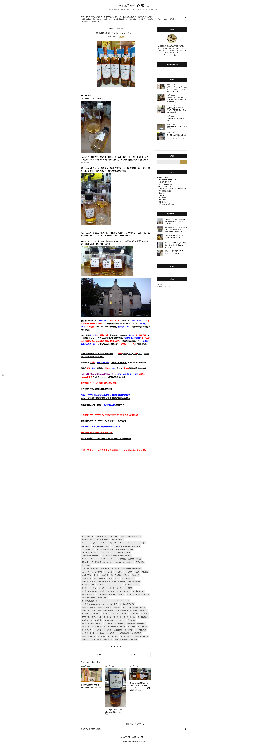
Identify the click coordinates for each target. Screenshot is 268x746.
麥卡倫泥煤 (110, 633)
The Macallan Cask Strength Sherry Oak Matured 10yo (115, 549)
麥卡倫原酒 (107, 617)
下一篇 (133, 655)
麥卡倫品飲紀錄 (143, 617)
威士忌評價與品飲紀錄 (127, 17)
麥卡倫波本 (100, 633)
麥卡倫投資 (141, 623)
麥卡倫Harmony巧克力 (123, 610)
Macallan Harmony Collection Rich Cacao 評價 (97, 543)
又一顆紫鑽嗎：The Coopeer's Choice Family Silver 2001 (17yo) (112, 562)
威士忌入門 (86, 572)
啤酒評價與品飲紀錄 (121, 19)
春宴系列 (145, 572)
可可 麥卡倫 (140, 562)
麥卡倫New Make (124, 327)
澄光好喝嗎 (104, 575)
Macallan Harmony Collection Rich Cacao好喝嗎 (129, 543)
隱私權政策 (173, 19)
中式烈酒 (133, 19)
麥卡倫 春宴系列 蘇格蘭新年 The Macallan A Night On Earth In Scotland (105, 601)
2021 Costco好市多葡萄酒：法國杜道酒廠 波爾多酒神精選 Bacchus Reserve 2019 (176, 245)
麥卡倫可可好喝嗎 (129, 617)
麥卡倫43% (86, 610)
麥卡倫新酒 (131, 626)
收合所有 (166, 177)
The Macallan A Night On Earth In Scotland (126, 546)
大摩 (118, 368)
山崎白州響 (85, 335)
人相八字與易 (162, 19)
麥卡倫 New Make (138, 591)
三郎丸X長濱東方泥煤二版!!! (108, 344)
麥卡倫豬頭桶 (96, 639)
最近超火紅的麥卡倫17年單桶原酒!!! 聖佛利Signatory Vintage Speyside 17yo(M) (177, 89)
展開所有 (159, 177)
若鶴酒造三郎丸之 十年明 (131, 341)
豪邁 (95, 578)
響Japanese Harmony (118, 335)
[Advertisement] (116, 474)
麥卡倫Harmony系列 (140, 610)
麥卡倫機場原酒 (141, 630)
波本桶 (96, 575)
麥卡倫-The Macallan (116, 28)
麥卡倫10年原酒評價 (105, 607)
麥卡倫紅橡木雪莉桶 (88, 636)
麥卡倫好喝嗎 (109, 620)
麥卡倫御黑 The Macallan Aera (92, 623)
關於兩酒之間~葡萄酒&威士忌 (92, 21)
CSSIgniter (143, 741)
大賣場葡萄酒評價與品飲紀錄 (90, 17)
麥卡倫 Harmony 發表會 (89, 591)
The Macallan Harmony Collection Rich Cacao (116, 556)
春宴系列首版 (86, 575)
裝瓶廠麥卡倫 (86, 578)
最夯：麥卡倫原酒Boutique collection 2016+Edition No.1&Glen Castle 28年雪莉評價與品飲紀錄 (139, 686)
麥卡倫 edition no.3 (103, 581)
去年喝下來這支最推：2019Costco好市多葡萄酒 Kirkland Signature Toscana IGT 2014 (175, 221)
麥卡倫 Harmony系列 (123, 591)
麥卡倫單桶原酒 (87, 620)
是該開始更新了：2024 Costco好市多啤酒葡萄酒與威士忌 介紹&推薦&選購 (177, 110)
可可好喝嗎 (86, 565)
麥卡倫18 (117, 607)
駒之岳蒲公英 (141, 335)
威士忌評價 (118, 572)
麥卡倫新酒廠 (142, 626)
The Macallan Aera (88, 549)
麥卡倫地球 (98, 620)
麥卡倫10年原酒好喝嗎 (127, 604)
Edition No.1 (91, 321)
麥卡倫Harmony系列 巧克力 (91, 614)
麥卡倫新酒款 (86, 630)
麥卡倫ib (124, 614)
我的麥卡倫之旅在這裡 (132, 338)
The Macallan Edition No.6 (90, 556)
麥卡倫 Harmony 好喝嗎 (124, 588)
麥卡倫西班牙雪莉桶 (141, 636)
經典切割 (126, 575)
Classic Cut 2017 (138, 321)
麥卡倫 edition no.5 (133, 581)
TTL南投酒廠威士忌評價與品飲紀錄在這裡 (97, 353)
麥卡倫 (117, 578)
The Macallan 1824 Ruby (101, 546)
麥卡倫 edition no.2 (88, 581)
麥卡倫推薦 (86, 626)
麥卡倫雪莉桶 (108, 639)
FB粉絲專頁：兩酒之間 (172, 64)
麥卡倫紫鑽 (101, 636)
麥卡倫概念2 (118, 630)
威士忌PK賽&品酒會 (145, 17)
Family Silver (114, 536)
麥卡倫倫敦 (86, 617)
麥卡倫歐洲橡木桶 (88, 633)
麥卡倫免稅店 (96, 617)
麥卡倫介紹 (144, 614)
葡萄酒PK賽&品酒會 (110, 17)
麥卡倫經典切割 (113, 636)
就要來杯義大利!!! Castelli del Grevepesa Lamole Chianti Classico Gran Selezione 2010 (176, 137)
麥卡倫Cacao (96, 610)
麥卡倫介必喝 (134, 614)
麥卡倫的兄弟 (136, 633)
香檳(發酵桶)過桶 (103, 362)
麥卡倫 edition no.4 (118, 581)
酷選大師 (102, 578)
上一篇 (98, 655)
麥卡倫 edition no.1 (128, 578)
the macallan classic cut (89, 552)
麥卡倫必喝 (108, 623)
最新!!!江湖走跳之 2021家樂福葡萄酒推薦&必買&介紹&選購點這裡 (106, 438)
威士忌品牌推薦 (97, 572)
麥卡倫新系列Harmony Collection (114, 626)
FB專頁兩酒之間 (108, 405)
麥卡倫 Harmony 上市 (132, 585)
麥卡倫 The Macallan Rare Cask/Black (94, 597)
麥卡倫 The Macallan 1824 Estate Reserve (110, 594)
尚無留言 (121, 37)
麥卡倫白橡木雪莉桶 (123, 633)
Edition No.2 (102, 321)
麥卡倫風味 (133, 639)
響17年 (131, 335)
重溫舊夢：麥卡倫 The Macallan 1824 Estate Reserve (113, 712)
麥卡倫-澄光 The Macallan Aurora (93, 604)
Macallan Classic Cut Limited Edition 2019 (95, 539)
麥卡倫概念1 (108, 630)
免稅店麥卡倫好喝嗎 (134, 559)
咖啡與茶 (142, 19)
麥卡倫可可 (117, 617)
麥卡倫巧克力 (120, 620)
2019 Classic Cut (87, 536)
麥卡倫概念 (97, 630)
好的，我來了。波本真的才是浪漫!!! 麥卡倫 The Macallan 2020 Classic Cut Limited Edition (111, 568)
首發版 (92, 362)
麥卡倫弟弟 (131, 620)
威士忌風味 (128, 572)
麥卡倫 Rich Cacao (88, 594)
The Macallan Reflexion (108, 559)
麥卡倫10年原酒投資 (89, 607)
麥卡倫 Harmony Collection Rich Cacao (109, 585)
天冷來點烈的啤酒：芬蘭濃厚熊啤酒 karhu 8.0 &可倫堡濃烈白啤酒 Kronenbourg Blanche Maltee (176, 229)
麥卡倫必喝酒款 (120, 623)
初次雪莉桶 (86, 562)
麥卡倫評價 (86, 639)
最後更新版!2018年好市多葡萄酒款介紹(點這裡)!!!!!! (100, 427)
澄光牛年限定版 (116, 575)
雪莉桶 (110, 578)
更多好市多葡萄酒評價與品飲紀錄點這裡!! (97, 432)
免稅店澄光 (122, 559)
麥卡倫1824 (127, 607)
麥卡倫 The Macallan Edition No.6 (138, 594)
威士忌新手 (108, 572)
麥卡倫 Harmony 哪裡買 (106, 588)
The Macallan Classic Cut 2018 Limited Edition (115, 552)
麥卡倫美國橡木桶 (127, 636)
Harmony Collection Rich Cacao (131, 536)
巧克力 (137, 572)
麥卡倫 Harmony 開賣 (107, 591)
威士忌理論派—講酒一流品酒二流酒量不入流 (96, 19)
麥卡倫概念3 (129, 630)
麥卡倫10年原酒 (111, 604)
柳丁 (140, 353)
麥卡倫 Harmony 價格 (89, 588)
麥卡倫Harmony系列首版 (111, 614)
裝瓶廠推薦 (135, 575)
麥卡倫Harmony (108, 610)
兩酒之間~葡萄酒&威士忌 (134, 5)
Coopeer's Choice (102, 536)
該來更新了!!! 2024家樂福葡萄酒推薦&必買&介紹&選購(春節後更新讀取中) (176, 100)
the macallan (86, 546)
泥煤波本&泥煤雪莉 (119, 362)
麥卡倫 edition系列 (88, 585)
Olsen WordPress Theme (129, 741)
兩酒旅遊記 (151, 19)
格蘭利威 (100, 368)
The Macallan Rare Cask (90, 559)
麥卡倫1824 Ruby (139, 607)
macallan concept (117, 539)
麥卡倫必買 (131, 623)
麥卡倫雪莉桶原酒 (121, 639)
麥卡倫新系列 (96, 626)
